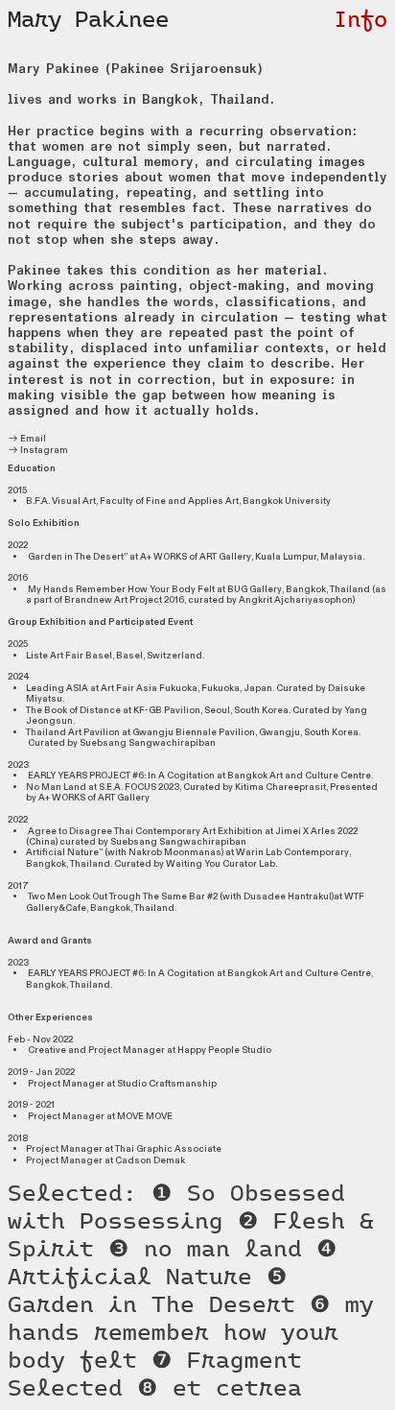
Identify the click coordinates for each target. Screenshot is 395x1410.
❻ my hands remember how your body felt (191, 1334)
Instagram (43, 450)
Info (360, 21)
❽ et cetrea (219, 1389)
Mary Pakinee (88, 21)
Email (32, 438)
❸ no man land (205, 1250)
